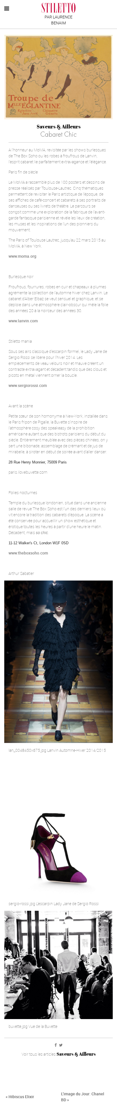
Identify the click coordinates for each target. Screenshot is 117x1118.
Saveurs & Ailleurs (59, 126)
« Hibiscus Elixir (20, 1096)
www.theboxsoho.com (28, 553)
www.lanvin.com (23, 320)
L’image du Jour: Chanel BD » (82, 1096)
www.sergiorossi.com (28, 385)
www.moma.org (22, 256)
